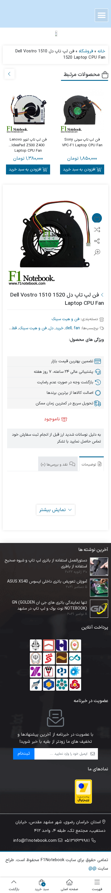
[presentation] (10, 74)
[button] (101, 15)
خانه (101, 51)
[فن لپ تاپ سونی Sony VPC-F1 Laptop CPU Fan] (82, 111)
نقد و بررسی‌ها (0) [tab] (55, 465)
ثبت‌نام (24, 753)
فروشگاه (86, 51)
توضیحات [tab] (89, 465)
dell (68, 328)
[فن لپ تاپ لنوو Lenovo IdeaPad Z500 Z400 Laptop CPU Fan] (28, 111)
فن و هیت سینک (65, 319)
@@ (92, 868)
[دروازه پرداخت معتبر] (83, 791)
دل (51, 328)
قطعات (11, 328)
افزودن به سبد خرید (79, 169)
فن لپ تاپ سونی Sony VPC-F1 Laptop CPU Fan (82, 142)
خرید (59, 328)
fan (77, 328)
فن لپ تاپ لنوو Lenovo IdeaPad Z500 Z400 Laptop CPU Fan (28, 142)
